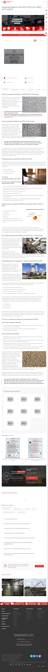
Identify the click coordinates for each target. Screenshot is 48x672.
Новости (15, 619)
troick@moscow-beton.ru (24, 641)
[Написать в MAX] (40, 656)
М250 (10, 415)
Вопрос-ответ (40, 616)
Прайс (3, 608)
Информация (29, 608)
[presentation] (1, 452)
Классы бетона (29, 612)
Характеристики (14, 89)
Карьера (15, 625)
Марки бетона (29, 611)
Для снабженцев (29, 617)
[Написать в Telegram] (34, 656)
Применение (40, 617)
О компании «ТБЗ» (21, 512)
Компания (16, 608)
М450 (24, 427)
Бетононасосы (6, 626)
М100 (10, 403)
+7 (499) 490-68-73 (17, 480)
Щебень (4, 623)
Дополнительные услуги (8, 512)
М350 (37, 415)
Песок (3, 621)
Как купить (30, 89)
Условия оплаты (40, 611)
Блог (27, 620)
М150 (24, 403)
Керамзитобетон (6, 613)
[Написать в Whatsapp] (31, 656)
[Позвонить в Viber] (37, 656)
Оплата (38, 89)
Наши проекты (29, 614)
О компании (15, 611)
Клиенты (15, 624)
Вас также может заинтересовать (9, 492)
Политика (28, 616)
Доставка (28, 619)
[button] (23, 463)
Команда (15, 620)
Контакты (15, 617)
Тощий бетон (5, 615)
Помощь (39, 608)
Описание (5, 89)
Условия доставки (40, 612)
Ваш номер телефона (32, 472)
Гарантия (39, 614)
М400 (10, 427)
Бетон (3, 611)
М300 (24, 415)
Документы (15, 616)
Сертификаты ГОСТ (17, 614)
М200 (38, 403)
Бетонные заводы (16, 612)
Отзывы (23, 89)
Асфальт (4, 628)
